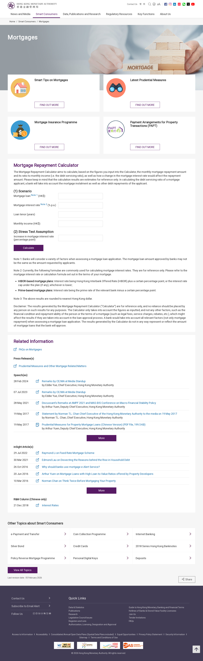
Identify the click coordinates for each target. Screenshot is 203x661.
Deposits (141, 558)
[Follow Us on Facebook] (165, 4)
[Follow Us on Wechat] (183, 4)
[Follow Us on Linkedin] (174, 4)
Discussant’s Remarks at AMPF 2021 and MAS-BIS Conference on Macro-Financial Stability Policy (99, 402)
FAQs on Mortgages (30, 349)
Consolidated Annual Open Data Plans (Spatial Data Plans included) (82, 634)
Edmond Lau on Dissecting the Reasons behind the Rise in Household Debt (86, 459)
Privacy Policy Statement (150, 634)
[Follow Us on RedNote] (179, 4)
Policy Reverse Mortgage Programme (33, 558)
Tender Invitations (137, 617)
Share (188, 579)
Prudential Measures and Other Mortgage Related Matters (52, 366)
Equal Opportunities (126, 634)
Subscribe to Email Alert (25, 606)
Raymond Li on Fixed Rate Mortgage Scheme (68, 452)
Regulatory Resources (119, 14)
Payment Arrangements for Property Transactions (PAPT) (154, 124)
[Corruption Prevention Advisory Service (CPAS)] (133, 645)
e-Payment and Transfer (25, 534)
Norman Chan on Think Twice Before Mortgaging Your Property (79, 480)
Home (12, 21)
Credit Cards (80, 546)
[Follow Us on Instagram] (170, 4)
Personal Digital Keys (85, 558)
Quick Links (77, 598)
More (102, 438)
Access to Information (22, 634)
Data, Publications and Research (82, 14)
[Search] (149, 4)
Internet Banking (145, 534)
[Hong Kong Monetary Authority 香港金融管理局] (32, 5)
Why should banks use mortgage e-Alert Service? (71, 466)
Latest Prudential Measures (148, 80)
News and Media (20, 14)
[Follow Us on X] (188, 4)
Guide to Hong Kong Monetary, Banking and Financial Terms (156, 607)
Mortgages (44, 21)
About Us (165, 14)
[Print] (154, 4)
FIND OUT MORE (49, 104)
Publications (74, 611)
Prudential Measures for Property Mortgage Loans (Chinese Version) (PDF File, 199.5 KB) (93, 424)
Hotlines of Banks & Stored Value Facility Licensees (152, 611)
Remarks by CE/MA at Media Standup (64, 381)
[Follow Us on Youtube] (193, 4)
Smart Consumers (47, 14)
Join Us (132, 614)
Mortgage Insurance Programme (55, 122)
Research (73, 614)
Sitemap (83, 637)
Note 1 (34, 195)
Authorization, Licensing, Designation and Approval (92, 624)
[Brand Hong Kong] (110, 645)
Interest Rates (50, 505)
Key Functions (146, 14)
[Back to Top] (196, 649)
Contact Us (132, 4)
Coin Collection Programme (89, 534)
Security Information (175, 634)
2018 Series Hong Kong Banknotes (156, 546)
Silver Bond (17, 546)
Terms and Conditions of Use (104, 637)
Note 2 (44, 204)
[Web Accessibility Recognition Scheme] (87, 645)
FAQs (131, 621)
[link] (158, 4)
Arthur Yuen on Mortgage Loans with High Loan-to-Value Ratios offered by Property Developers (97, 473)
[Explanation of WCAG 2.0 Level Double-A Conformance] (64, 645)
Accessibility (42, 634)
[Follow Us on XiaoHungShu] (42, 613)
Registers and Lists (77, 621)
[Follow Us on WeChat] (44, 613)
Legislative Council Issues (80, 617)
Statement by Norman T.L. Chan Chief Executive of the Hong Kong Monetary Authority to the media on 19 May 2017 (109, 413)
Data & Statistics (76, 607)
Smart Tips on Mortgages (51, 80)
